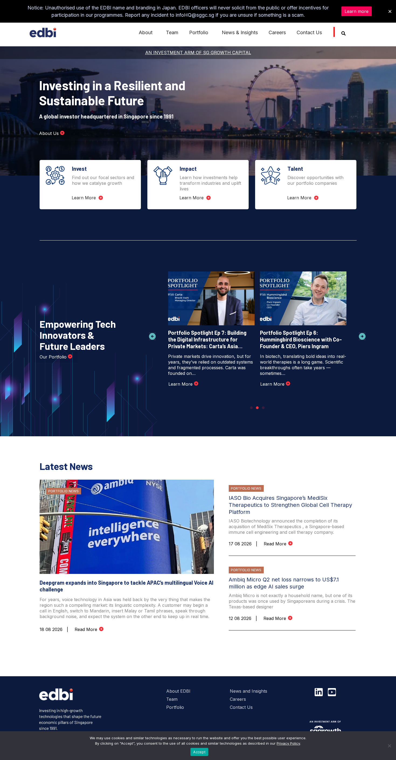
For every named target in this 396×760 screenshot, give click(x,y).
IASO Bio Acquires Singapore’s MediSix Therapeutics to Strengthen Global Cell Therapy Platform (290, 505)
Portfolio (175, 707)
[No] (389, 745)
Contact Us (309, 32)
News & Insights (240, 32)
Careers (277, 32)
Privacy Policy (288, 743)
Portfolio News (63, 491)
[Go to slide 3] (263, 407)
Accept (199, 752)
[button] (152, 336)
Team (172, 32)
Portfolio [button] (198, 32)
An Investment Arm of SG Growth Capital (198, 52)
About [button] (145, 32)
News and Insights (248, 691)
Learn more (357, 11)
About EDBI (178, 691)
